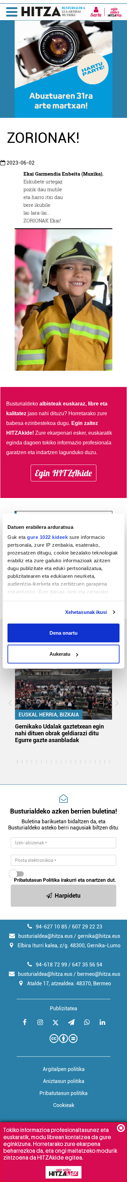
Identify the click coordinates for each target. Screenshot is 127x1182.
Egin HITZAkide (63, 473)
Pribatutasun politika (63, 1093)
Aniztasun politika (63, 1081)
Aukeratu (59, 654)
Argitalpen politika (64, 1069)
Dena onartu (63, 632)
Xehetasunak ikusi (86, 612)
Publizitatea (63, 1008)
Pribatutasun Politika (37, 880)
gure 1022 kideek (47, 537)
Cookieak (63, 1105)
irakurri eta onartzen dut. (65, 880)
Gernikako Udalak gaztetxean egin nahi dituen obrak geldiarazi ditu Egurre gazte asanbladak (59, 733)
